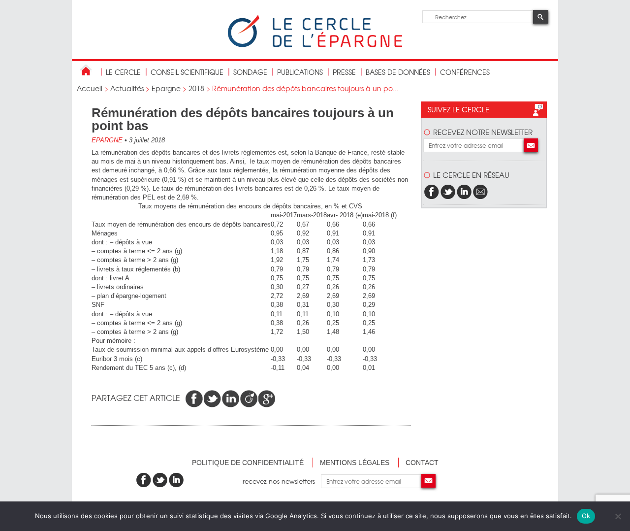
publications (300, 72)
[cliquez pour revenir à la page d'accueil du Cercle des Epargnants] (315, 45)
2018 (196, 88)
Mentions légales (354, 462)
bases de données (398, 72)
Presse (344, 72)
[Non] (618, 516)
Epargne (166, 88)
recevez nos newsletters (282, 481)
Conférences (465, 72)
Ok (586, 516)
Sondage (250, 72)
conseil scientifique (187, 72)
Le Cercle (123, 72)
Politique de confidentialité (248, 462)
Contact (422, 462)
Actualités (127, 88)
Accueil (89, 88)
